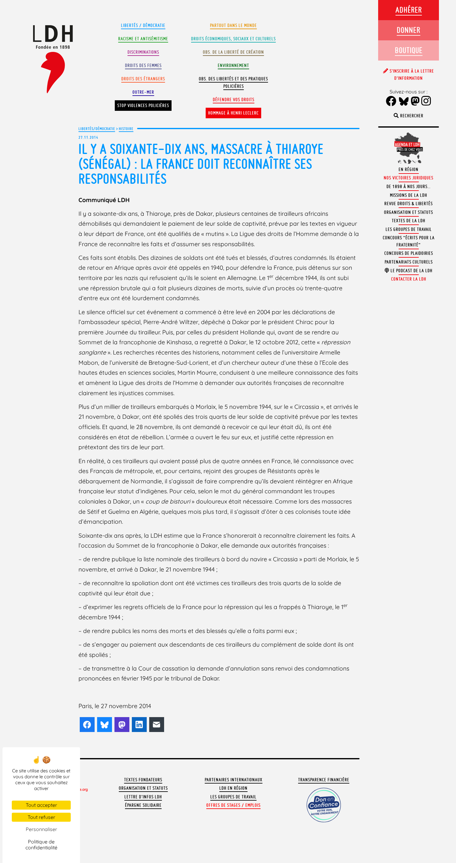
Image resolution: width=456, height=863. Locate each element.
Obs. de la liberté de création (233, 52)
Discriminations (143, 52)
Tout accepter (41, 805)
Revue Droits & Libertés (408, 203)
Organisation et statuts (143, 788)
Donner (408, 30)
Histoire (126, 128)
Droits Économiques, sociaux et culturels (233, 39)
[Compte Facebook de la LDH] (391, 102)
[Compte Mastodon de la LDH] (415, 102)
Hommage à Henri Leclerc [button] (233, 113)
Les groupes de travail (233, 797)
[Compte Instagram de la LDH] (426, 101)
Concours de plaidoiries (408, 253)
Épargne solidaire (143, 805)
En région (408, 169)
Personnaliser (41, 829)
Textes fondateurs (143, 780)
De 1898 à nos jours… (409, 186)
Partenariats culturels (409, 262)
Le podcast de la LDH (410, 270)
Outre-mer (143, 92)
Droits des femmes (143, 65)
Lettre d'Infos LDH (143, 797)
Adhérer (409, 10)
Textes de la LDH (408, 221)
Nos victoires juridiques (408, 178)
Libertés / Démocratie (143, 25)
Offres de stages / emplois (233, 805)
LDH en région (233, 788)
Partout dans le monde (233, 25)
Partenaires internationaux (233, 780)
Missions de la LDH (408, 195)
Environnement (233, 65)
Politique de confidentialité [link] (41, 844)
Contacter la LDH (408, 279)
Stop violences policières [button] (143, 105)
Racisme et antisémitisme (143, 39)
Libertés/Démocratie (96, 128)
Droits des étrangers (143, 79)
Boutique (408, 50)
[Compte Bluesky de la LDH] (404, 101)
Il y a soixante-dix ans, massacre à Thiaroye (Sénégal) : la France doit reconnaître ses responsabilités (201, 163)
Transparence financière (323, 780)
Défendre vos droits (233, 99)
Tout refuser (41, 817)
